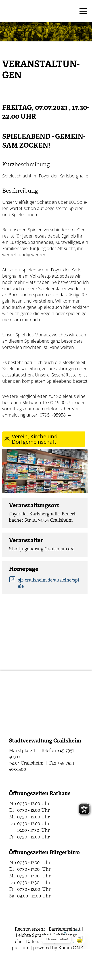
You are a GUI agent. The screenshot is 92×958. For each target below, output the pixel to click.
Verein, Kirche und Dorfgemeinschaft (35, 439)
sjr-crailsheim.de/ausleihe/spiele (48, 583)
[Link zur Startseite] (39, 11)
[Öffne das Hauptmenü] (83, 11)
